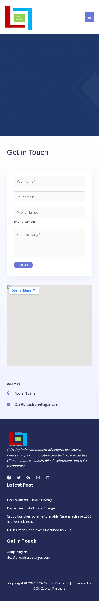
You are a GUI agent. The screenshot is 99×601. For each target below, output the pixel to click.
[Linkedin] (48, 477)
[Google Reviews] (28, 477)
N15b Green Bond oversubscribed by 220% (40, 529)
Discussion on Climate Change (30, 499)
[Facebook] (9, 477)
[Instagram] (38, 477)
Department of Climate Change (31, 508)
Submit (23, 265)
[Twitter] (19, 477)
